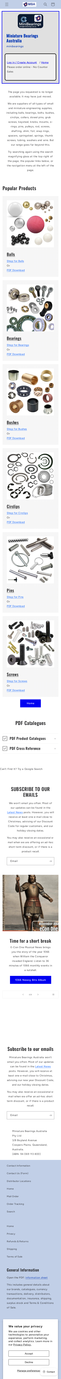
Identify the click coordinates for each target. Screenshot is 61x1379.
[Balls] (30, 221)
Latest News (15, 812)
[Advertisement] (30, 1023)
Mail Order (13, 1196)
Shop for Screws (17, 681)
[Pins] (30, 557)
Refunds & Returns (17, 1241)
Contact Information (18, 1165)
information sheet (36, 1277)
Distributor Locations (19, 1181)
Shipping (12, 1249)
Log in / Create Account (22, 62)
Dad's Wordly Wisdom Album (30, 978)
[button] (7, 4)
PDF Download (16, 270)
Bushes (13, 422)
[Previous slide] (23, 994)
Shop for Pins (15, 596)
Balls (11, 254)
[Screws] (30, 641)
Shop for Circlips (17, 513)
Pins (10, 590)
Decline (29, 1362)
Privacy (11, 1233)
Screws (13, 674)
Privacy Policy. (22, 1344)
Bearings (14, 338)
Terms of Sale (15, 1256)
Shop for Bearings (18, 345)
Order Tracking (15, 1204)
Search (11, 1211)
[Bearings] (30, 306)
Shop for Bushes (17, 429)
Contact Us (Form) (17, 1173)
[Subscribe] (50, 861)
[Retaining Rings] (30, 473)
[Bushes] (30, 389)
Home (44, 62)
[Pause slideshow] (54, 994)
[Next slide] (38, 994)
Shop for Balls (15, 261)
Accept (29, 1353)
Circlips (13, 506)
